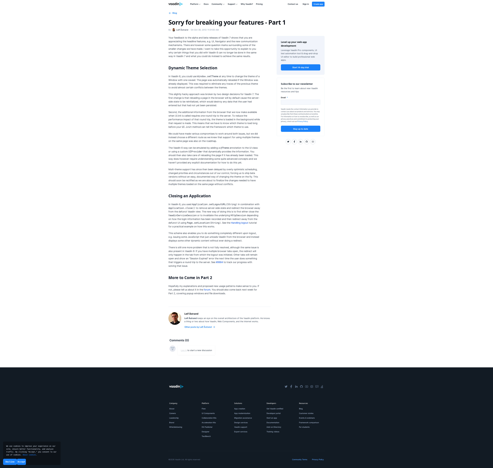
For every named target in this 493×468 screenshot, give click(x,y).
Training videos (273, 432)
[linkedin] (296, 387)
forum (207, 289)
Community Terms (299, 459)
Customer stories (306, 413)
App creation (239, 409)
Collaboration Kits (209, 418)
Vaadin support (240, 427)
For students (304, 427)
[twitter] (286, 387)
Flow (204, 409)
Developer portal (274, 413)
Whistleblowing (175, 427)
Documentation (273, 422)
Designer (205, 432)
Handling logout (239, 222)
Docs (206, 4)
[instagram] (311, 387)
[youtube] (306, 387)
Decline (10, 462)
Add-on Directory (274, 427)
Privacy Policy (302, 121)
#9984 (219, 262)
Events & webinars (307, 418)
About (171, 409)
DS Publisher (207, 427)
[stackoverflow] (322, 387)
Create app (318, 4)
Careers (172, 413)
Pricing (259, 4)
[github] (301, 387)
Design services (241, 422)
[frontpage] (175, 4)
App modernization (242, 413)
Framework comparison (309, 422)
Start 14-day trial (300, 67)
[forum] (316, 387)
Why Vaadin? (247, 4)
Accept (21, 462)
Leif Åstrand (191, 313)
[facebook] (291, 387)
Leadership (174, 418)
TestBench (206, 436)
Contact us (293, 4)
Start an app (272, 418)
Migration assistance (243, 418)
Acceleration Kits (209, 422)
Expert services (240, 432)
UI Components (208, 413)
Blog (301, 409)
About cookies (29, 455)
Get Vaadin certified (275, 409)
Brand (171, 422)
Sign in (306, 4)
